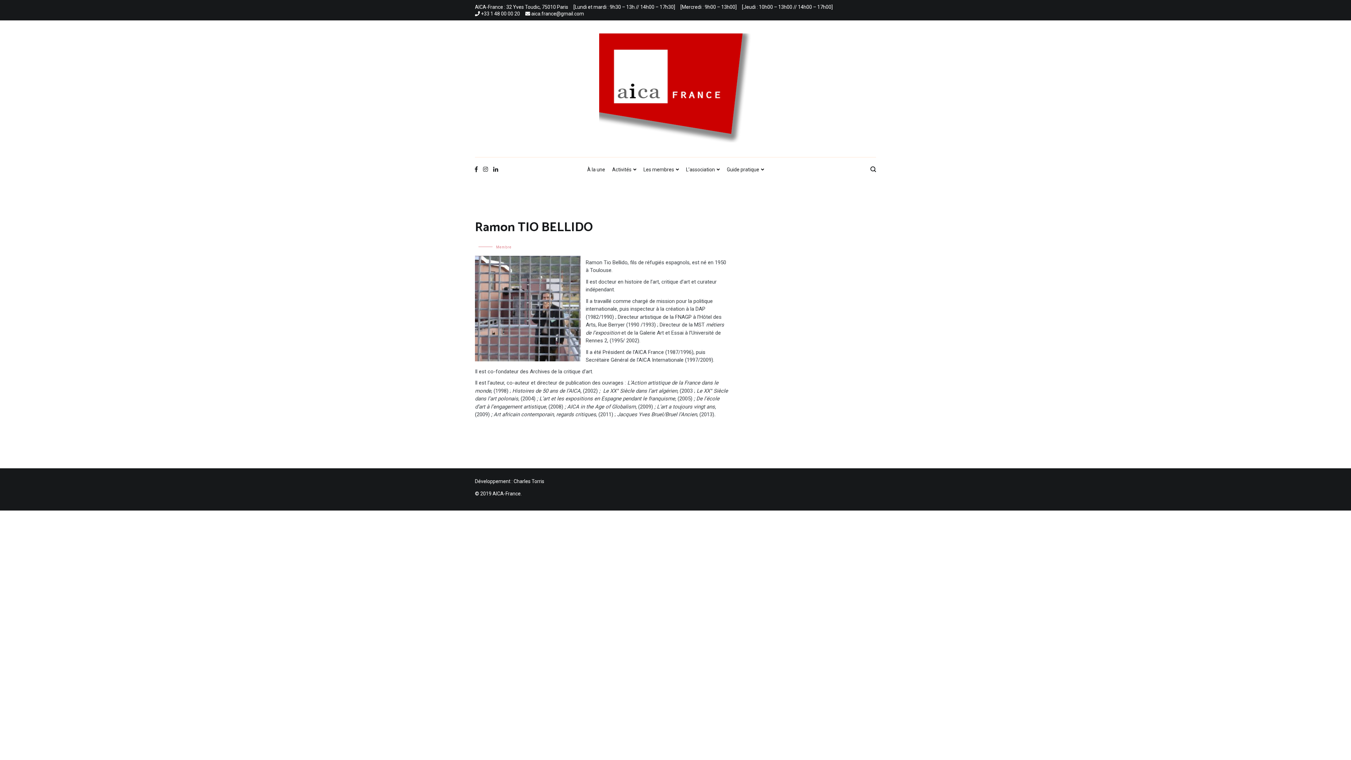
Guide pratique (743, 169)
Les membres (658, 169)
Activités (622, 169)
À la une (596, 169)
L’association (700, 169)
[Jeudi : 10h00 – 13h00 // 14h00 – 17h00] (787, 7)
